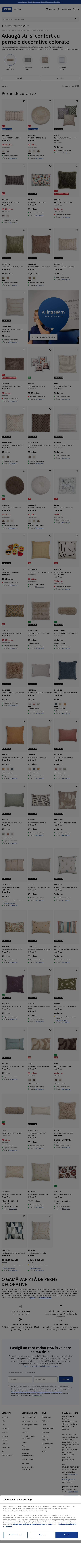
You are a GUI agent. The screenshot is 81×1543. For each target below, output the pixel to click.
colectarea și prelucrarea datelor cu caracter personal (32, 1524)
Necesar (42, 1535)
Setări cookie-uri (15, 1535)
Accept (66, 1535)
